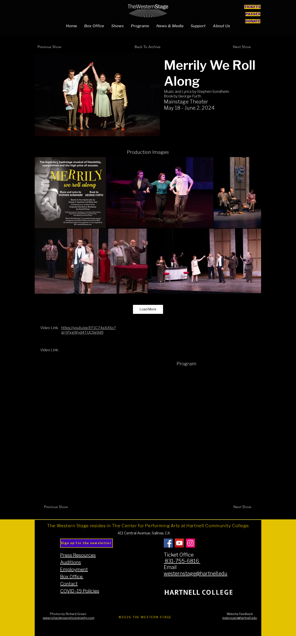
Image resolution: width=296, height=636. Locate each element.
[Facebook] (168, 543)
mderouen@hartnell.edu (239, 618)
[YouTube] (179, 543)
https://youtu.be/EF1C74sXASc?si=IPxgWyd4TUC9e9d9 (88, 330)
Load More (148, 309)
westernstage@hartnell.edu (195, 573)
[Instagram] (190, 543)
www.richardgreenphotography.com (68, 618)
